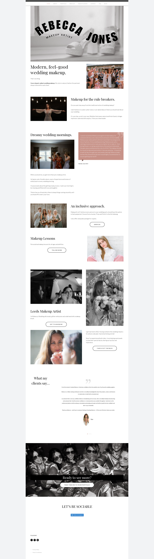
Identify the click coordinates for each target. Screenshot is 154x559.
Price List (72, 3)
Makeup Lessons (82, 3)
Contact (93, 3)
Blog (105, 3)
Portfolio (63, 3)
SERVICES (97, 224)
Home (48, 3)
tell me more (57, 250)
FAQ (100, 3)
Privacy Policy (35, 549)
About (55, 3)
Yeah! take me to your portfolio (77, 485)
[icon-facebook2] (32, 540)
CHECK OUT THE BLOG (105, 348)
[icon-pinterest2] (35, 540)
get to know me (56, 324)
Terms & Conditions (37, 552)
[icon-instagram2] (38, 540)
